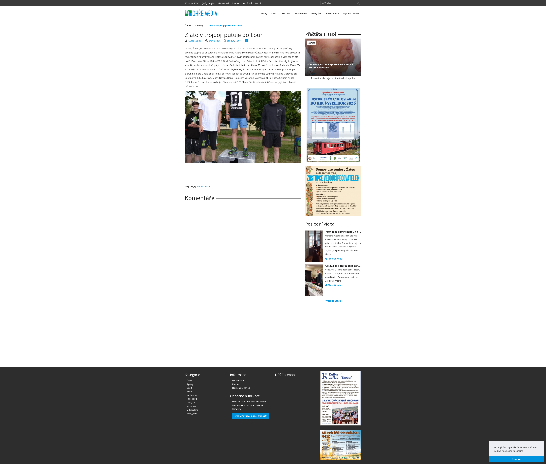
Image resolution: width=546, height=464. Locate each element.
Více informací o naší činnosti (251, 416)
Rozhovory (301, 13)
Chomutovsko (224, 3)
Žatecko (258, 3)
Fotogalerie (332, 13)
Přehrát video (334, 258)
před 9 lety (214, 40)
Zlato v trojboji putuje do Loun (224, 25)
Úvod (188, 25)
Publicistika (192, 398)
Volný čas (316, 13)
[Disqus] (243, 242)
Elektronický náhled (241, 388)
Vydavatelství (351, 13)
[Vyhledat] (358, 3)
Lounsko (235, 3)
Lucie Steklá (195, 40)
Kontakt (235, 384)
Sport (274, 13)
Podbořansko (247, 3)
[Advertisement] (243, 173)
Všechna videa (333, 300)
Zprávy (263, 13)
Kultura (286, 13)
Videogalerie (192, 410)
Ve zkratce (192, 406)
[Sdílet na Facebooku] (246, 40)
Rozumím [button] (516, 459)
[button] (524, 451)
